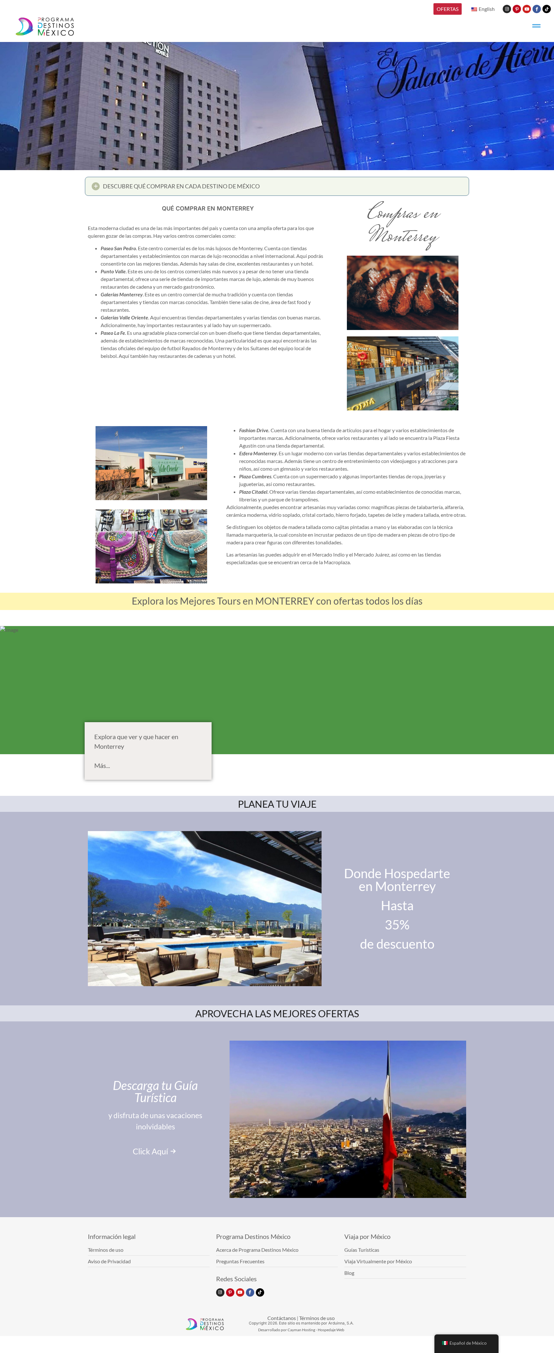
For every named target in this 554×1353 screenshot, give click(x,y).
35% (397, 924)
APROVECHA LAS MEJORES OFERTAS (277, 1013)
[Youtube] (527, 9)
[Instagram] (507, 9)
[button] (277, 186)
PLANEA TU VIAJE (277, 804)
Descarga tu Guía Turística (155, 1091)
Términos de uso (317, 1318)
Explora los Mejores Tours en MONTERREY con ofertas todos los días (277, 600)
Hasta (397, 905)
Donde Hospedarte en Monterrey (397, 880)
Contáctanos (281, 1318)
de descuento (397, 944)
